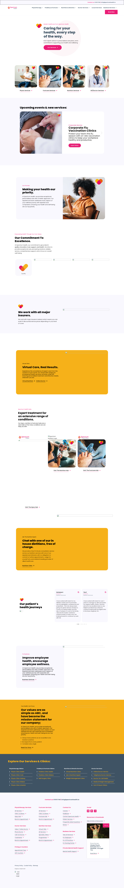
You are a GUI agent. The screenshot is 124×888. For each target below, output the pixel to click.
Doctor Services (83, 8)
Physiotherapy (94, 843)
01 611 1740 (97, 2)
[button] (22, 133)
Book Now (111, 12)
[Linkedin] (91, 811)
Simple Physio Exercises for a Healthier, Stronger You (96, 847)
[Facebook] (88, 811)
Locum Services (97, 8)
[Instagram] (95, 811)
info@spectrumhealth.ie (108, 2)
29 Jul (106, 825)
